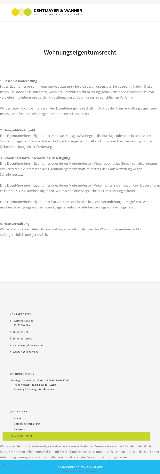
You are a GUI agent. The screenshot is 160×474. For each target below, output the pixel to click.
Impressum (20, 429)
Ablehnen (30, 465)
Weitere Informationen (80, 471)
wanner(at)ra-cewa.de (26, 352)
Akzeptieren (10, 465)
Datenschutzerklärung (26, 424)
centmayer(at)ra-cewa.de (28, 345)
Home (17, 418)
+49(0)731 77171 (22, 436)
